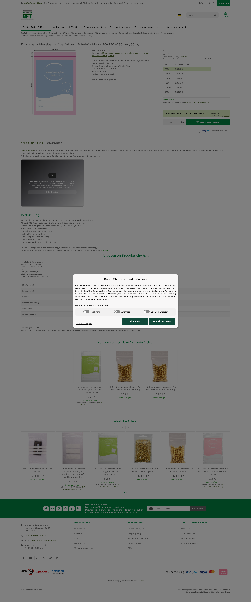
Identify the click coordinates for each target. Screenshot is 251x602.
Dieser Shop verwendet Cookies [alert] (125, 279)
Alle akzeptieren (162, 321)
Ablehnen (134, 321)
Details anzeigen (84, 323)
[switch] (86, 311)
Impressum (103, 305)
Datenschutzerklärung (85, 305)
